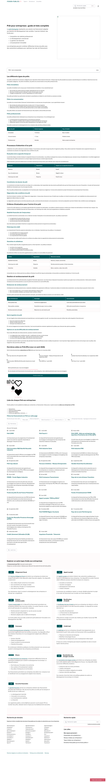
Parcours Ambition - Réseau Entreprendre (52, 464)
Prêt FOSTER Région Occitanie (49, 512)
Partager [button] (9, 384)
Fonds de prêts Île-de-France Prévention (20, 493)
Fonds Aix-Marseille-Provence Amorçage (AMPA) (20, 518)
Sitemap (47, 753)
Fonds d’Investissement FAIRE (81, 493)
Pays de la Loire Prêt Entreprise (81, 512)
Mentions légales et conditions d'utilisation (17, 753)
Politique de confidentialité (36, 753)
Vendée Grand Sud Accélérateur (81, 464)
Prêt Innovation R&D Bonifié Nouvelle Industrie (19, 449)
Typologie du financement (89, 418)
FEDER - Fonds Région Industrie (17, 477)
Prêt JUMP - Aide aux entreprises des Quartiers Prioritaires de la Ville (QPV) (83, 434)
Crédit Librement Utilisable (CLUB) (18, 534)
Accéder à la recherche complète (94, 724)
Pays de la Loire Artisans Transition (82, 477)
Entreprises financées (77, 418)
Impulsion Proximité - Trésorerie (49, 534)
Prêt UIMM (10, 433)
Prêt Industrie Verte (45, 448)
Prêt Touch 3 (43, 433)
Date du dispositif (34, 418)
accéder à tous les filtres (79, 8)
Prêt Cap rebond (12, 464)
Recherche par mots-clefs (13, 418)
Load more (13, 550)
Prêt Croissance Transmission (49, 477)
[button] (98, 6)
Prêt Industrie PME (77, 448)
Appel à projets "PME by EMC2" (49, 498)
